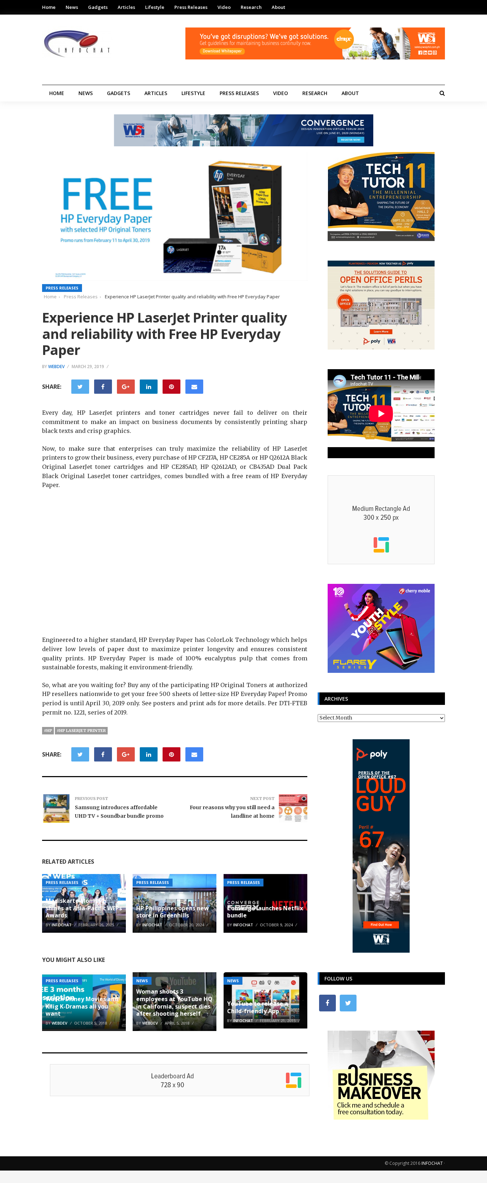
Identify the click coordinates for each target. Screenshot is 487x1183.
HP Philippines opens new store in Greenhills (172, 912)
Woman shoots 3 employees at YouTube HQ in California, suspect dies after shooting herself (174, 1002)
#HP (48, 730)
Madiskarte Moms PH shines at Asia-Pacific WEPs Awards (84, 908)
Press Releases (190, 7)
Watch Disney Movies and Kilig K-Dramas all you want (82, 1006)
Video (224, 7)
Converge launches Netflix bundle (265, 912)
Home (49, 7)
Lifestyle (154, 7)
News (72, 7)
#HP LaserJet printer (81, 730)
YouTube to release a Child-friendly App (257, 1007)
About (278, 7)
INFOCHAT (432, 1163)
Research (251, 7)
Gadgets (98, 7)
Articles (126, 7)
